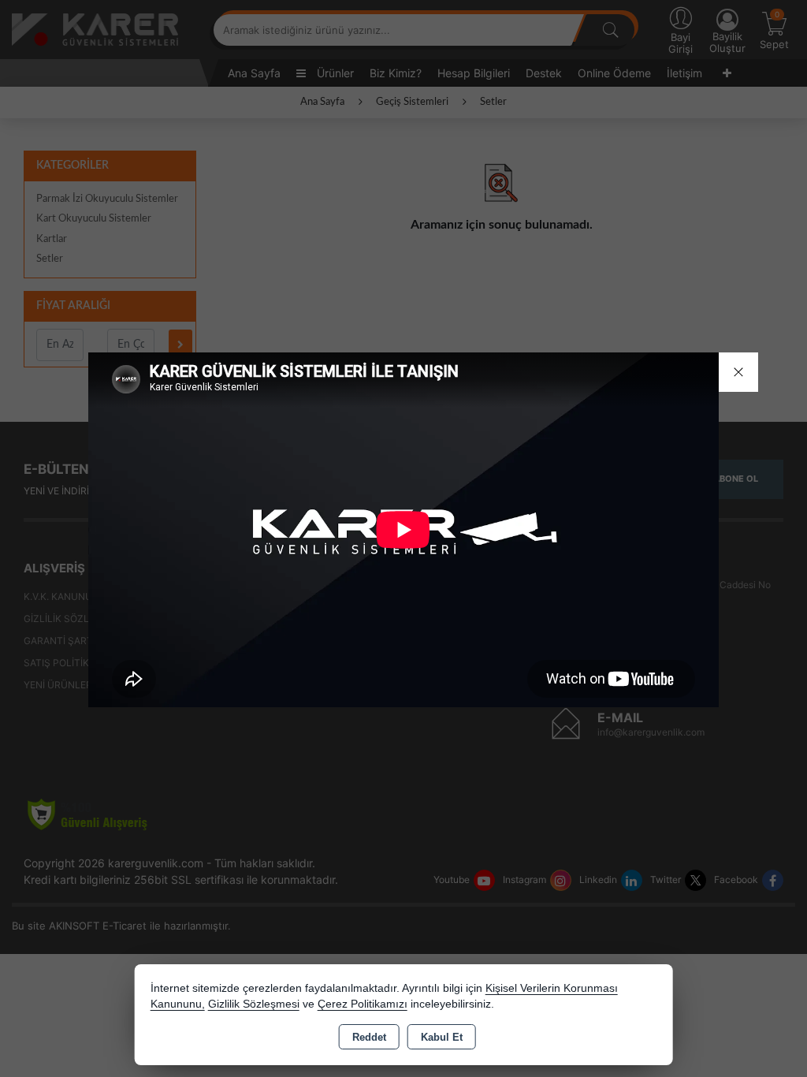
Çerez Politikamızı (362, 1004)
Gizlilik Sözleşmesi (253, 1004)
